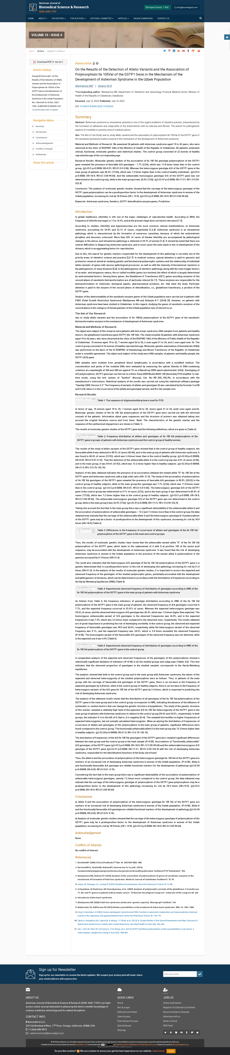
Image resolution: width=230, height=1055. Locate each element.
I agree (171, 1051)
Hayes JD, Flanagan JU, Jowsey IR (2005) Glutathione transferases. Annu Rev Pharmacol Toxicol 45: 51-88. (125, 884)
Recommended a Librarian (176, 1012)
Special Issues (124, 1025)
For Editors (58, 18)
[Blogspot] (176, 1032)
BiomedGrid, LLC (81, 1044)
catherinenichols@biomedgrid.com (46, 1033)
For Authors (77, 18)
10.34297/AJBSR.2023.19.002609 (45, 110)
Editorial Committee (101, 18)
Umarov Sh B (105, 85)
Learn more (158, 1051)
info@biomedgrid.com (187, 7)
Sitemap (121, 1030)
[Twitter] (165, 1032)
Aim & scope (123, 1007)
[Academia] (192, 1032)
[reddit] (197, 1032)
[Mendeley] (181, 1032)
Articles (122, 18)
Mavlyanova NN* (84, 85)
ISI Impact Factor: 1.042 (157, 7)
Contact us (163, 18)
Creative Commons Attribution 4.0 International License (136, 1044)
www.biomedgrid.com (180, 1044)
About (41, 18)
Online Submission (143, 18)
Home (31, 18)
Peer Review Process (127, 1021)
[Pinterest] (171, 1032)
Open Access (123, 1016)
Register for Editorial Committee (179, 1007)
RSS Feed (168, 1025)
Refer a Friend (170, 1021)
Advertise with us (171, 1016)
